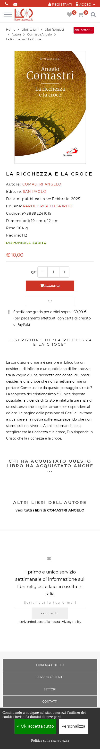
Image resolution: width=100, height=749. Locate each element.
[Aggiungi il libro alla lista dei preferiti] (50, 301)
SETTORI (50, 689)
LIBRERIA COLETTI (50, 665)
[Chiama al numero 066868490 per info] (7, 3)
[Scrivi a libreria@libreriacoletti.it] (15, 3)
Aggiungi (52, 286)
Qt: (33, 272)
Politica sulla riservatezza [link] (50, 740)
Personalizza (73, 726)
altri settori (83, 30)
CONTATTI (50, 701)
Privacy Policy (71, 622)
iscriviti (50, 613)
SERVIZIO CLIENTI (50, 677)
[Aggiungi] (64, 272)
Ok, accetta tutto (37, 726)
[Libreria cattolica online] (24, 15)
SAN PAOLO (35, 191)
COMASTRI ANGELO (65, 510)
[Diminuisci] (42, 272)
